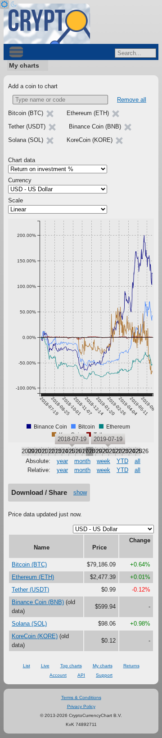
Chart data (21, 160)
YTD (122, 461)
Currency (20, 180)
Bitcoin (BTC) (29, 564)
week (103, 461)
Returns (131, 665)
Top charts (71, 665)
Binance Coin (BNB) (38, 602)
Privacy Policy (81, 706)
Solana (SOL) (29, 623)
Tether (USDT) (30, 589)
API (81, 675)
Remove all (131, 99)
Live (45, 665)
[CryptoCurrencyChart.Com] (47, 24)
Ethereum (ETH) (33, 577)
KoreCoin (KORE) (35, 636)
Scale (15, 200)
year (62, 461)
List (26, 665)
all (137, 461)
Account (58, 675)
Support (104, 675)
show (80, 492)
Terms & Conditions (81, 697)
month (82, 461)
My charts (24, 65)
